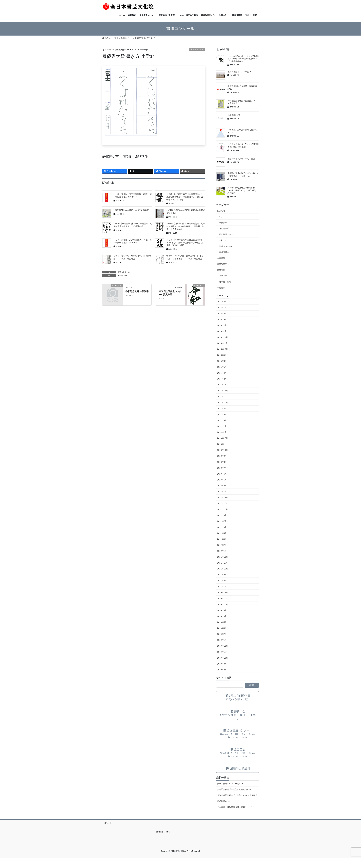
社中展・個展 (225, 282)
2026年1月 (222, 331)
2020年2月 (222, 634)
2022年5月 (222, 527)
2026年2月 (222, 325)
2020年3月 (222, 628)
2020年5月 (222, 622)
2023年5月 (222, 480)
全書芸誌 (221, 258)
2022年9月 (222, 515)
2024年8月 (222, 408)
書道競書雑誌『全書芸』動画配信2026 (234, 789)
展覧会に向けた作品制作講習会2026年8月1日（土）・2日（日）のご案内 (242, 190)
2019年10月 (222, 658)
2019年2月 (222, 670)
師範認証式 (224, 228)
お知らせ (221, 211)
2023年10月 (222, 450)
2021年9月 (222, 575)
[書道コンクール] (112, 290)
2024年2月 (222, 426)
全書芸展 (223, 222)
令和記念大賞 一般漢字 (137, 291)
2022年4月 (222, 533)
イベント (221, 216)
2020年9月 (222, 610)
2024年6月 (222, 414)
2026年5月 (222, 319)
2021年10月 (222, 569)
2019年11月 (222, 652)
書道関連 (221, 270)
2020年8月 (222, 616)
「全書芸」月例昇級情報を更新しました (235, 807)
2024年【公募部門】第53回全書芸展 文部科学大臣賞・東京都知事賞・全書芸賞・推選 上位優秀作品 (185, 226)
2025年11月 (222, 343)
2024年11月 (222, 396)
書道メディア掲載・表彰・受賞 (241, 159)
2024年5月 (222, 420)
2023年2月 (222, 486)
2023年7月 (222, 468)
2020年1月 (222, 640)
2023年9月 (222, 456)
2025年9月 (222, 355)
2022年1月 (222, 551)
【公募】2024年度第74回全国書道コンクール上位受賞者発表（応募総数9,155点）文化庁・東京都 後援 (185, 242)
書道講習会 (224, 252)
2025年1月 (222, 385)
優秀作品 (123, 275)
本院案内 (221, 288)
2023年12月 (222, 438)
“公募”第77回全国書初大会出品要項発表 (131, 210)
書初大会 (223, 240)
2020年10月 (222, 604)
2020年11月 (222, 598)
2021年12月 (222, 557)
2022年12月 (222, 497)
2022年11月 (222, 503)
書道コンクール (197, 49)
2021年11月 (222, 563)
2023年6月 (222, 474)
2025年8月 (222, 361)
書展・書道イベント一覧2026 (240, 72)
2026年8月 (222, 302)
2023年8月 (222, 462)
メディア (223, 276)
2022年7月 (222, 521)
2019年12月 (222, 646)
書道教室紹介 (223, 264)
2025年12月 (222, 337)
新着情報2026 (233, 115)
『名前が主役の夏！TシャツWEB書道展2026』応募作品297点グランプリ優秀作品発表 (243, 58)
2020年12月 (222, 592)
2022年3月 (222, 539)
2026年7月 (222, 307)
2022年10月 (222, 509)
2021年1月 (222, 586)
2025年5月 (222, 367)
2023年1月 (222, 491)
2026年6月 (222, 313)
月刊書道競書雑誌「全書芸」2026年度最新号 (237, 795)
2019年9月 (222, 664)
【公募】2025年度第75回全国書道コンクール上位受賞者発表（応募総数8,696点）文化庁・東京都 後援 (185, 197)
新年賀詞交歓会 (226, 234)
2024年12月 (222, 391)
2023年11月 (222, 444)
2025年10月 (222, 349)
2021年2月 (222, 580)
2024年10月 (222, 403)
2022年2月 (222, 545)
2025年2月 (222, 379)
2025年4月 (222, 373)
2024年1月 (222, 432)
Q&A (106, 823)
